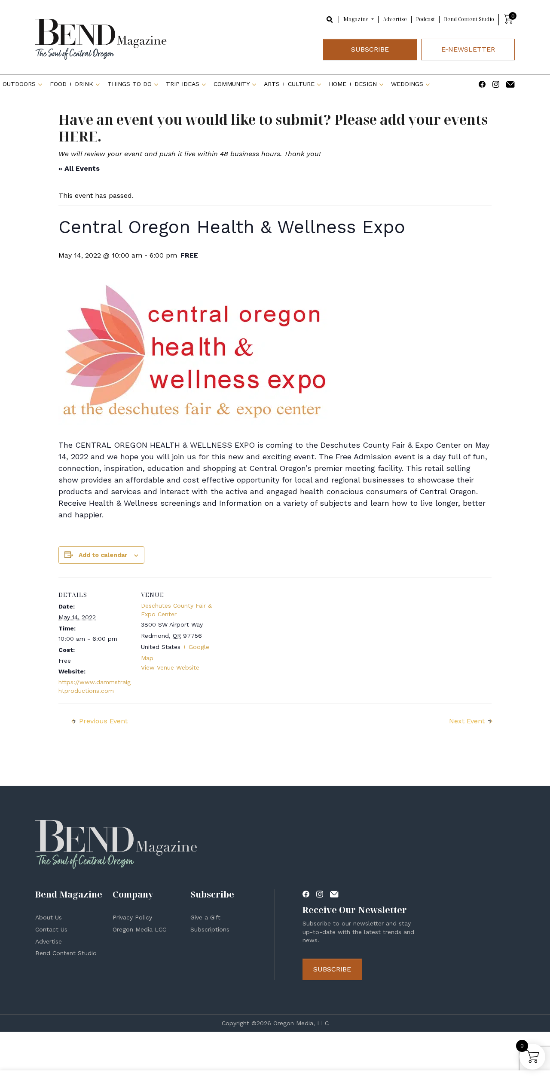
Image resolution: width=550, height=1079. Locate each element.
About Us (48, 917)
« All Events (79, 168)
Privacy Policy (132, 917)
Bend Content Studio (469, 19)
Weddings (407, 83)
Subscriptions (209, 929)
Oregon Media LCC (139, 929)
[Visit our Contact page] (510, 84)
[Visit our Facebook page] (482, 84)
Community (232, 83)
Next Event (467, 721)
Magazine (356, 19)
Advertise (395, 19)
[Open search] (330, 19)
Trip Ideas (182, 83)
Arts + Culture (289, 83)
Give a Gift (205, 917)
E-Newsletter (468, 49)
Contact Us (51, 929)
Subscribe (370, 49)
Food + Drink (71, 83)
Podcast (425, 19)
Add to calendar (103, 554)
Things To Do (129, 83)
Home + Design (353, 83)
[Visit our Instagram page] (495, 84)
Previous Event (103, 721)
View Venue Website (170, 667)
